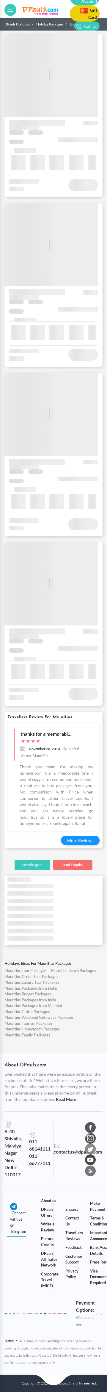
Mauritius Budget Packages (27, 994)
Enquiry (71, 1209)
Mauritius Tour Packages (25, 970)
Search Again (32, 864)
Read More (66, 1099)
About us (48, 1200)
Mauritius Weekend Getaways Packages (39, 1017)
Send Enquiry (72, 864)
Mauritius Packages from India (30, 999)
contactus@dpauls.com (78, 1151)
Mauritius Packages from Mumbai (33, 1005)
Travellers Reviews (74, 1235)
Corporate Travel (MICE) (50, 1280)
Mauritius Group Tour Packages (31, 976)
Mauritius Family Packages (27, 1035)
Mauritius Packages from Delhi (30, 988)
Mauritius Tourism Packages (28, 1023)
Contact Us (72, 1221)
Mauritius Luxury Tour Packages (31, 982)
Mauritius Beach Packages (73, 970)
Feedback (73, 1247)
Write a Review (47, 1227)
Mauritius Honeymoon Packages (32, 1029)
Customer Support (73, 1259)
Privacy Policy (71, 1274)
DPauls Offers (47, 1212)
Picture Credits (47, 1241)
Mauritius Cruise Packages (27, 1011)
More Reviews (80, 840)
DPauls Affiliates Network (49, 1259)
